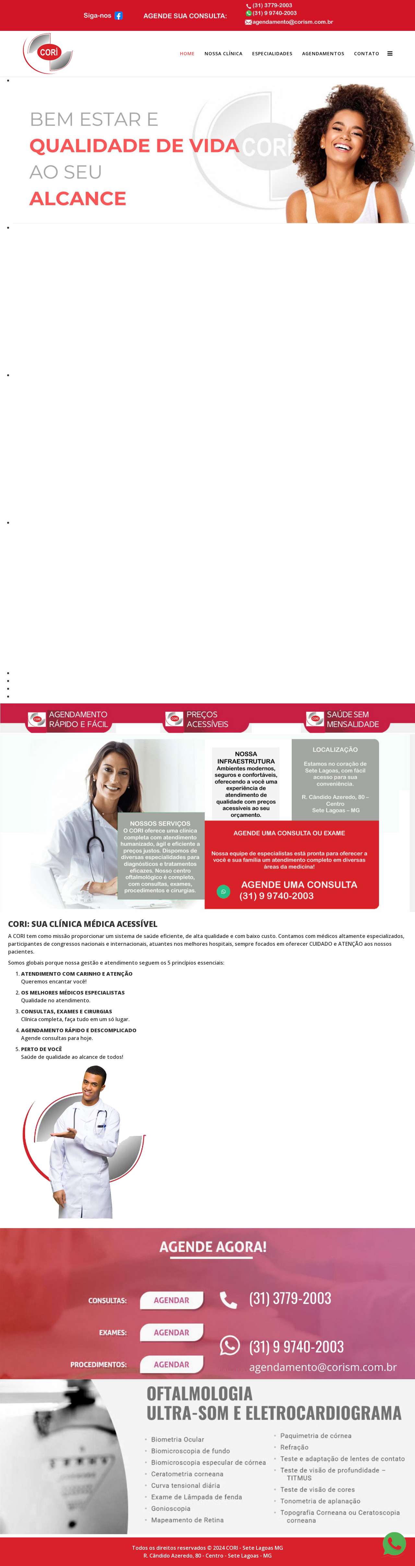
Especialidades (272, 53)
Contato (366, 53)
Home (187, 53)
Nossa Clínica (224, 53)
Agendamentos (323, 53)
